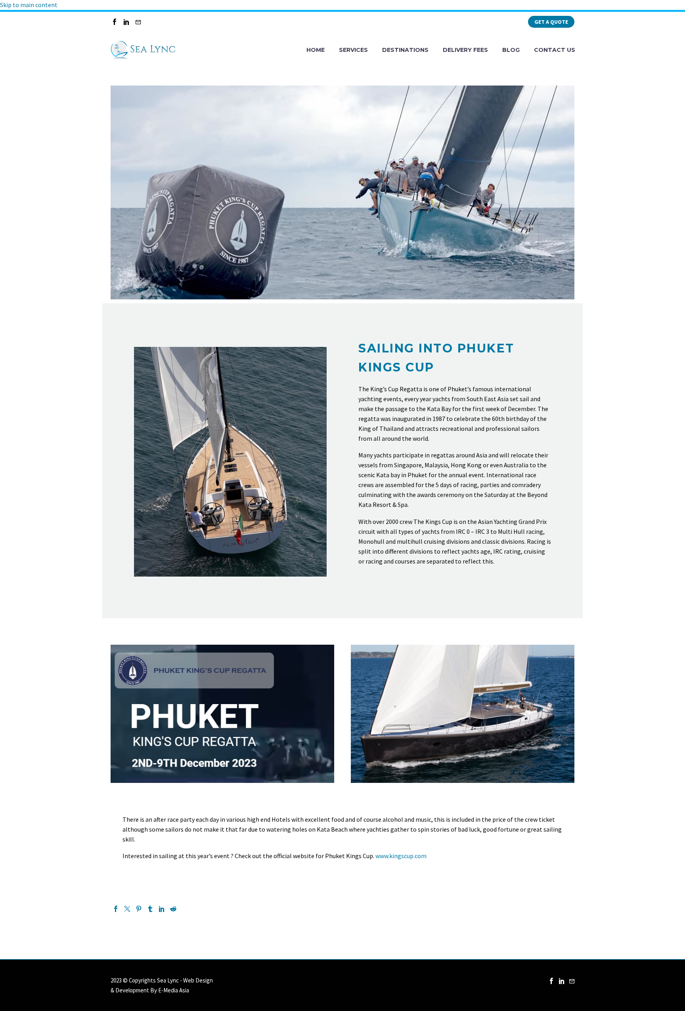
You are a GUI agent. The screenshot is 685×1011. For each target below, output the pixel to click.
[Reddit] (173, 909)
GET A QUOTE (551, 21)
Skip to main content (28, 5)
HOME (315, 49)
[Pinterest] (139, 909)
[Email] (138, 22)
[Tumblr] (150, 909)
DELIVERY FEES (465, 49)
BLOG (511, 49)
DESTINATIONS (405, 49)
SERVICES (353, 49)
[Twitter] (127, 909)
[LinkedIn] (126, 22)
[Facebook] (115, 22)
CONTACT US (554, 49)
